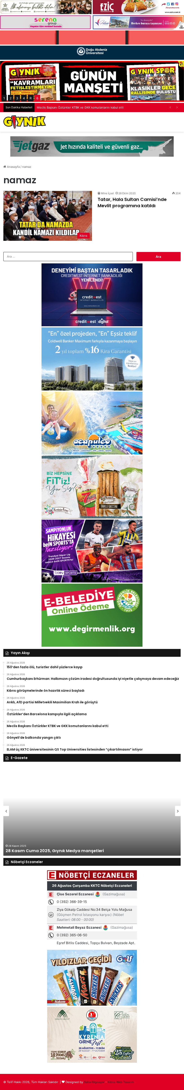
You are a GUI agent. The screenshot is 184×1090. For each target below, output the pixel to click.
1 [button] (4, 98)
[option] (92, 811)
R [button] (31, 98)
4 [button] (24, 98)
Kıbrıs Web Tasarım (121, 1082)
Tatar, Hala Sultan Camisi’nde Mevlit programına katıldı (132, 202)
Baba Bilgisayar (94, 1082)
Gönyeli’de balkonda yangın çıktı (59, 107)
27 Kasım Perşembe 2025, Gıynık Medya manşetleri (58, 850)
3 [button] (17, 98)
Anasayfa (13, 167)
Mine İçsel (107, 193)
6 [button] (37, 98)
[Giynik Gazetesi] (24, 122)
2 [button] (10, 98)
